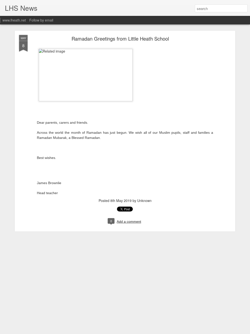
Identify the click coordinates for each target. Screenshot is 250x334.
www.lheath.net (14, 20)
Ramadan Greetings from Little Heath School (120, 38)
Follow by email (41, 20)
